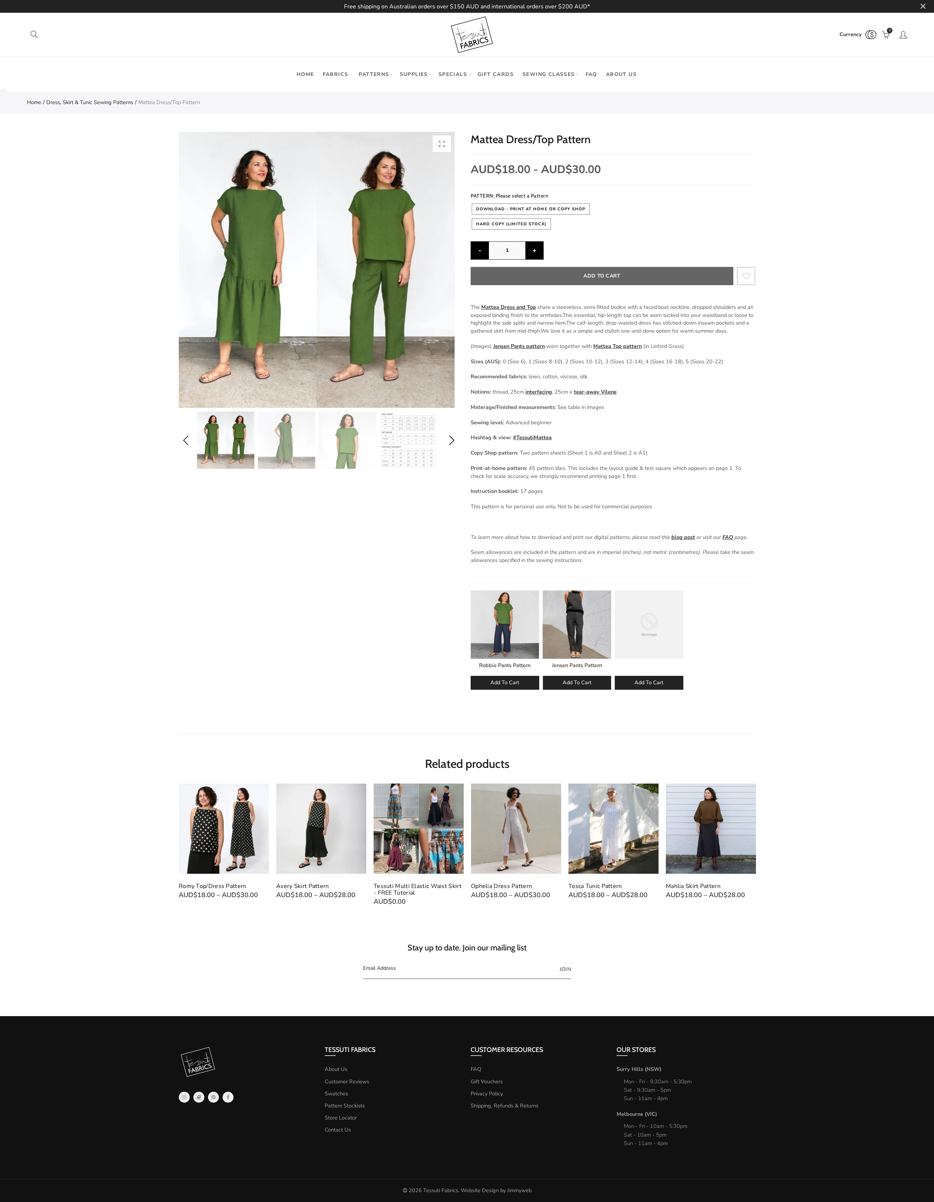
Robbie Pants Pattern (504, 665)
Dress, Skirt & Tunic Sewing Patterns (89, 102)
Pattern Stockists (345, 1105)
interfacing (538, 391)
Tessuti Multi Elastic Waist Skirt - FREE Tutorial (418, 889)
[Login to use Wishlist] (746, 276)
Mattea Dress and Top (508, 307)
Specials (453, 74)
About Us (336, 1069)
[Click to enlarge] (442, 143)
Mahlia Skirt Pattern (693, 886)
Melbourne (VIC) (637, 1114)
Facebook (228, 1097)
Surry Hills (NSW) (639, 1069)
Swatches (336, 1093)
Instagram (184, 1097)
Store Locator (341, 1117)
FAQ (591, 74)
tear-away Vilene (595, 391)
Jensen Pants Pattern (577, 665)
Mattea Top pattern (617, 346)
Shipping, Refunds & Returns (505, 1105)
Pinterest (213, 1097)
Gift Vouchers (487, 1081)
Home (305, 74)
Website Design (480, 1190)
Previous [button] (185, 440)
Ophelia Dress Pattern (501, 886)
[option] (317, 270)
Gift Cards (496, 74)
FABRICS (335, 74)
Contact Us (338, 1129)
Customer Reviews (347, 1081)
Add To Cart (504, 682)
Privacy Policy (487, 1093)
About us (621, 74)
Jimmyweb (519, 1190)
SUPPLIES (414, 74)
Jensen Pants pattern (519, 346)
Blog (198, 1097)
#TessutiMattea (532, 437)
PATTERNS (374, 74)
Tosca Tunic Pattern (595, 886)
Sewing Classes (548, 74)
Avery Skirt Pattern (302, 886)
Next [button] (451, 440)
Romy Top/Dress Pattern (213, 886)
